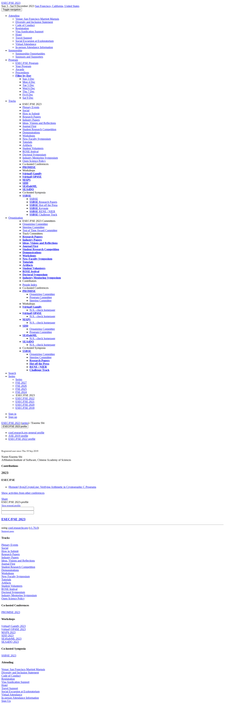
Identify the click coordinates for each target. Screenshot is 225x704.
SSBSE (34, 198)
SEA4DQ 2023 (10, 641)
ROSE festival (30, 151)
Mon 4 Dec (28, 82)
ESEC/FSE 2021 (24, 401)
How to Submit (31, 113)
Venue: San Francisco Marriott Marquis (37, 18)
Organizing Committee (35, 224)
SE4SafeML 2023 (11, 638)
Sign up (12, 416)
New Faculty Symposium (36, 138)
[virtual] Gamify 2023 (13, 626)
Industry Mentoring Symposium (40, 157)
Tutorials (27, 141)
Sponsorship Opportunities (30, 53)
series (25, 422)
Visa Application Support (29, 31)
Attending (14, 15)
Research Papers (31, 116)
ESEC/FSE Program (26, 63)
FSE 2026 (21, 385)
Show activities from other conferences (22, 492)
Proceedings (22, 72)
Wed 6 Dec (28, 88)
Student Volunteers (32, 148)
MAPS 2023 (8, 632)
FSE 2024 (21, 392)
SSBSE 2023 (8, 655)
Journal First (29, 126)
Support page (7, 531)
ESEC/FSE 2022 (24, 398)
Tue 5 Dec (28, 85)
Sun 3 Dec (28, 78)
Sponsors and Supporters (29, 56)
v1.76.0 (34, 527)
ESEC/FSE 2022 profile (21, 438)
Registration (22, 28)
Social (25, 110)
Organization (15, 217)
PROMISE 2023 (10, 612)
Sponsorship (15, 50)
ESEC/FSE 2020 (24, 404)
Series (18, 379)
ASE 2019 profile (18, 435)
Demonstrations (31, 132)
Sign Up (6, 700)
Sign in (12, 413)
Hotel (18, 34)
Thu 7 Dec (28, 91)
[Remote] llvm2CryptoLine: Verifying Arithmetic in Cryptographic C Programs (52, 486)
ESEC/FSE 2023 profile (15, 426)
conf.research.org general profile (26, 432)
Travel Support (23, 37)
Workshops (28, 135)
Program (13, 59)
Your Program (23, 66)
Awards (19, 69)
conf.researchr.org (18, 527)
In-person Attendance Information (34, 47)
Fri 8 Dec (27, 94)
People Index (29, 284)
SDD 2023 (7, 635)
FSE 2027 (21, 382)
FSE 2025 (21, 388)
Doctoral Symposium (34, 154)
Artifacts (27, 145)
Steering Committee (33, 227)
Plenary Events (30, 107)
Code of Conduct (25, 25)
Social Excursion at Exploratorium (34, 40)
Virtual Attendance (25, 44)
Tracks (12, 100)
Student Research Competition (39, 129)
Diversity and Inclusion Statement (34, 22)
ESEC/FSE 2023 (10, 422)
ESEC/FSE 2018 (24, 407)
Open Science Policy (34, 160)
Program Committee (41, 297)
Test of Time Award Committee (39, 230)
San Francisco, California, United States (57, 6)
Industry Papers (31, 119)
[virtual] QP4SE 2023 (13, 629)
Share (4, 498)
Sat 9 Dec (27, 97)
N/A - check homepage (42, 310)
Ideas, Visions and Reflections (39, 123)
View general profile (11, 505)
